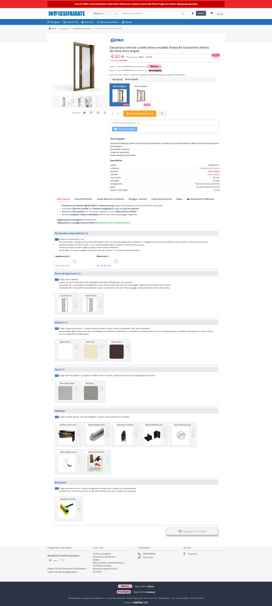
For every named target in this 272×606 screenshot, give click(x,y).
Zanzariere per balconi (82, 29)
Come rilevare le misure (110, 199)
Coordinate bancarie (102, 566)
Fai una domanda (126, 129)
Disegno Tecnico (138, 199)
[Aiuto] (75, 261)
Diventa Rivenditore (109, 22)
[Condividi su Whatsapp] (104, 112)
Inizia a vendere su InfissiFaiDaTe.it (108, 563)
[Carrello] (211, 13)
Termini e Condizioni (102, 554)
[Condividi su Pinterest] (98, 112)
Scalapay (151, 592)
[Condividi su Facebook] (91, 112)
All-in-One (89, 22)
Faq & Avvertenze (162, 199)
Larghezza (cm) (61, 256)
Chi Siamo (97, 572)
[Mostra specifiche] (75, 300)
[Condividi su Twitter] (84, 112)
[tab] (63, 199)
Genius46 (103, 223)
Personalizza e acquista (141, 113)
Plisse (112, 223)
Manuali (128, 22)
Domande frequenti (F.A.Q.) (105, 569)
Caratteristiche (83, 199)
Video (179, 199)
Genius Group (213, 174)
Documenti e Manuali (202, 199)
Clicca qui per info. (187, 4)
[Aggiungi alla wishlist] (162, 113)
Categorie (55, 22)
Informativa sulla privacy (104, 557)
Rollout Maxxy (123, 223)
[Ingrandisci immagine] (75, 306)
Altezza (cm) (102, 256)
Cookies (96, 560)
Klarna (154, 66)
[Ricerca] (182, 10)
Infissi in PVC (72, 22)
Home (54, 29)
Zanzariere (64, 29)
